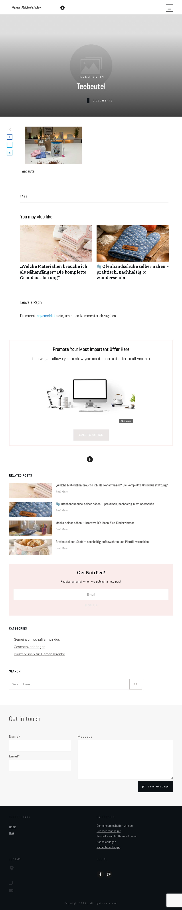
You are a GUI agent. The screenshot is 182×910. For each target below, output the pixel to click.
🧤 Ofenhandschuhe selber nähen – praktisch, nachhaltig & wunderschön (133, 255)
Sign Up (91, 605)
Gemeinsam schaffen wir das (37, 639)
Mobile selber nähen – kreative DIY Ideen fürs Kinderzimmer (95, 523)
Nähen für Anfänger (108, 847)
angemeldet (46, 316)
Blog (11, 833)
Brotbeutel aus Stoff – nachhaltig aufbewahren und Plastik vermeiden (102, 541)
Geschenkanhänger (29, 646)
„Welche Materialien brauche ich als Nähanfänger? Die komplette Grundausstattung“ (56, 255)
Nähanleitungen (106, 842)
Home (12, 827)
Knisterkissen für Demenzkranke (39, 654)
